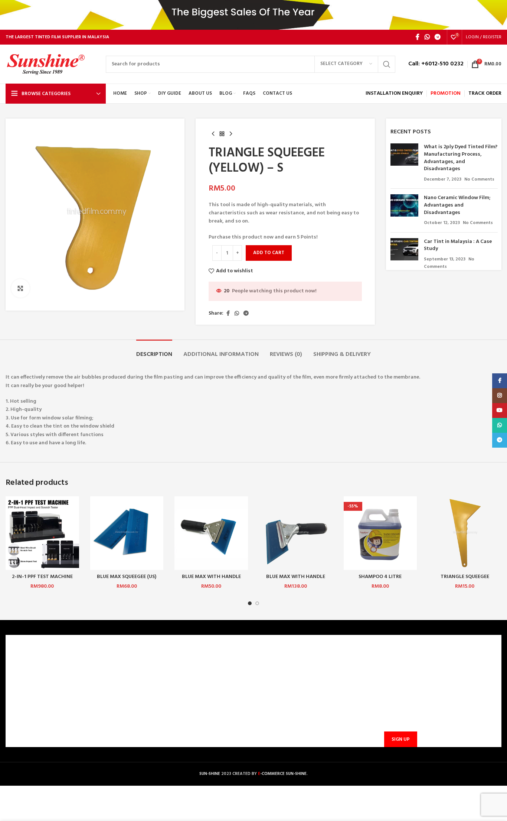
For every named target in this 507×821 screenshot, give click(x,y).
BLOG (16, 714)
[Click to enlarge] (20, 288)
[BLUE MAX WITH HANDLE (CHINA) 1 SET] (211, 533)
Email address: (399, 703)
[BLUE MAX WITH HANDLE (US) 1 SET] (296, 533)
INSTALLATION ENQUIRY (394, 93)
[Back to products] (221, 134)
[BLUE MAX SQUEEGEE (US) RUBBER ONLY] (127, 533)
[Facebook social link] (417, 37)
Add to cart (268, 253)
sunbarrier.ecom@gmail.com (311, 697)
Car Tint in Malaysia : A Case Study (458, 245)
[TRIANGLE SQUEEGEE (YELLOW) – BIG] (464, 533)
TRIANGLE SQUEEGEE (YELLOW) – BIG (465, 580)
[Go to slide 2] (257, 603)
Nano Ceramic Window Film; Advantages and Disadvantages (457, 205)
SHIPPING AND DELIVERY (163, 701)
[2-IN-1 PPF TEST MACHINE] (42, 533)
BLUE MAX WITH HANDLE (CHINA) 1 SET (211, 580)
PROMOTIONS (151, 714)
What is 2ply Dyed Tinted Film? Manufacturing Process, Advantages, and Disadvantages (460, 158)
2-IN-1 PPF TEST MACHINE (42, 576)
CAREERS (20, 676)
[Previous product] (213, 134)
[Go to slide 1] (250, 603)
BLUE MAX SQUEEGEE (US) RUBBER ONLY (126, 580)
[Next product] (230, 134)
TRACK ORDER (151, 727)
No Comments (479, 179)
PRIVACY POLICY (29, 701)
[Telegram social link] (437, 37)
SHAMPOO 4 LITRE (380, 576)
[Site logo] (52, 64)
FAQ (139, 676)
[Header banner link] (253, 15)
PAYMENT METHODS (159, 688)
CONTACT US (150, 663)
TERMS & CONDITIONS (36, 688)
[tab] (154, 351)
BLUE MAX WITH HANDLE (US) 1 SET (295, 580)
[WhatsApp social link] (427, 37)
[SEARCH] (386, 64)
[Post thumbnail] (404, 163)
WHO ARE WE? (26, 663)
